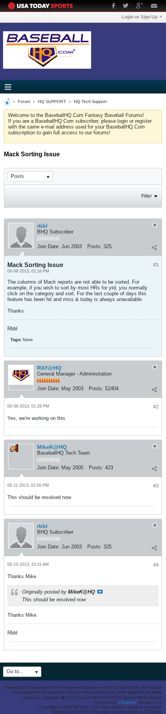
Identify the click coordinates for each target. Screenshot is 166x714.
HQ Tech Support (90, 101)
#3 (156, 486)
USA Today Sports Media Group (42, 6)
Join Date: (48, 246)
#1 (156, 264)
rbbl (42, 226)
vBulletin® (127, 702)
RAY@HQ (49, 368)
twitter (126, 6)
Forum (24, 101)
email (154, 6)
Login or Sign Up (140, 17)
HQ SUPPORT (52, 101)
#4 (156, 565)
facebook (113, 6)
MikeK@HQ (52, 447)
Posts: (94, 246)
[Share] (154, 247)
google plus (139, 6)
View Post (100, 592)
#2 (156, 406)
